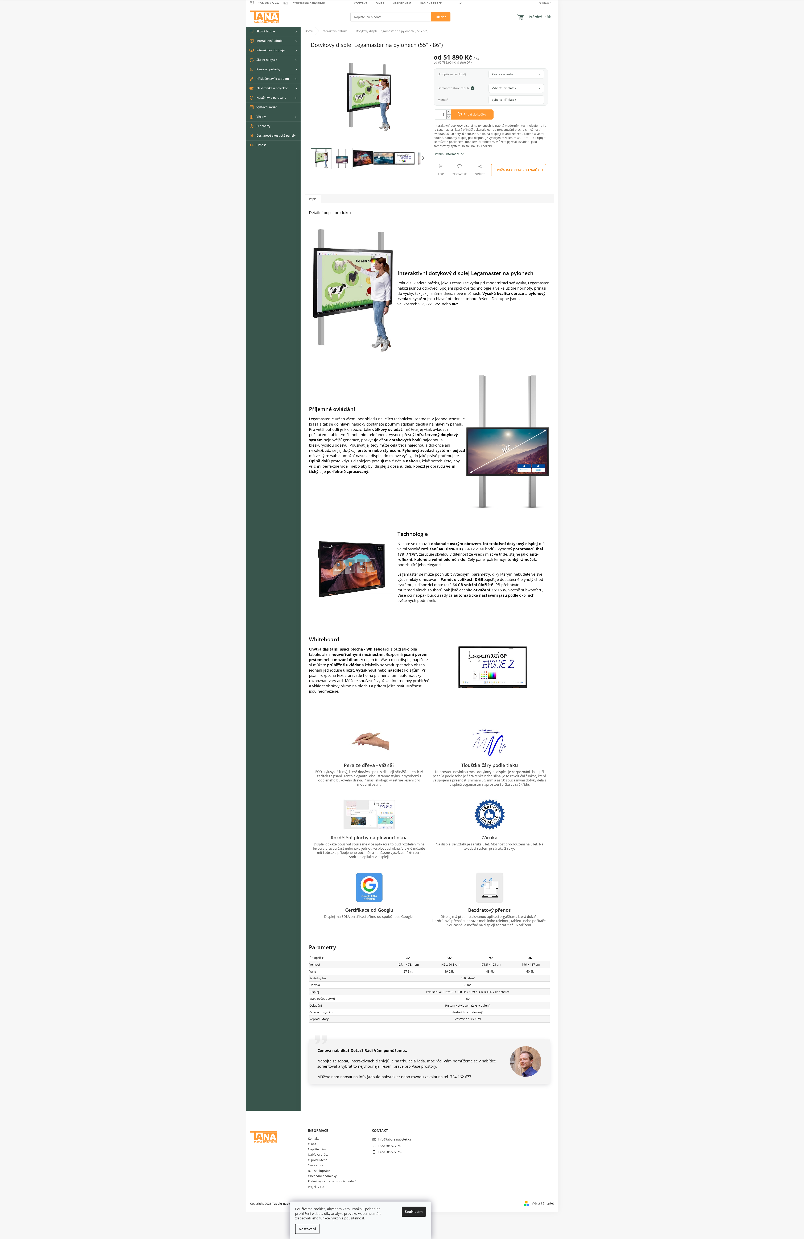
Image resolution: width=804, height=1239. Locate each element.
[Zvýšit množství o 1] (448, 112)
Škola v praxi (317, 1165)
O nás (380, 3)
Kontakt (360, 3)
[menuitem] (273, 31)
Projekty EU (316, 1187)
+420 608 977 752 (390, 1146)
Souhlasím (414, 1211)
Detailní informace (447, 154)
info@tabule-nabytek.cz (394, 1139)
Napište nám (401, 3)
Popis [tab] (313, 199)
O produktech (317, 1160)
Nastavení (307, 1229)
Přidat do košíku (475, 114)
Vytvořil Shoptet (543, 1203)
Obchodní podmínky (322, 1176)
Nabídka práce (431, 3)
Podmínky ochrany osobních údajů (332, 1181)
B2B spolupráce (319, 1171)
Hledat (441, 17)
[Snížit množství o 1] (448, 116)
